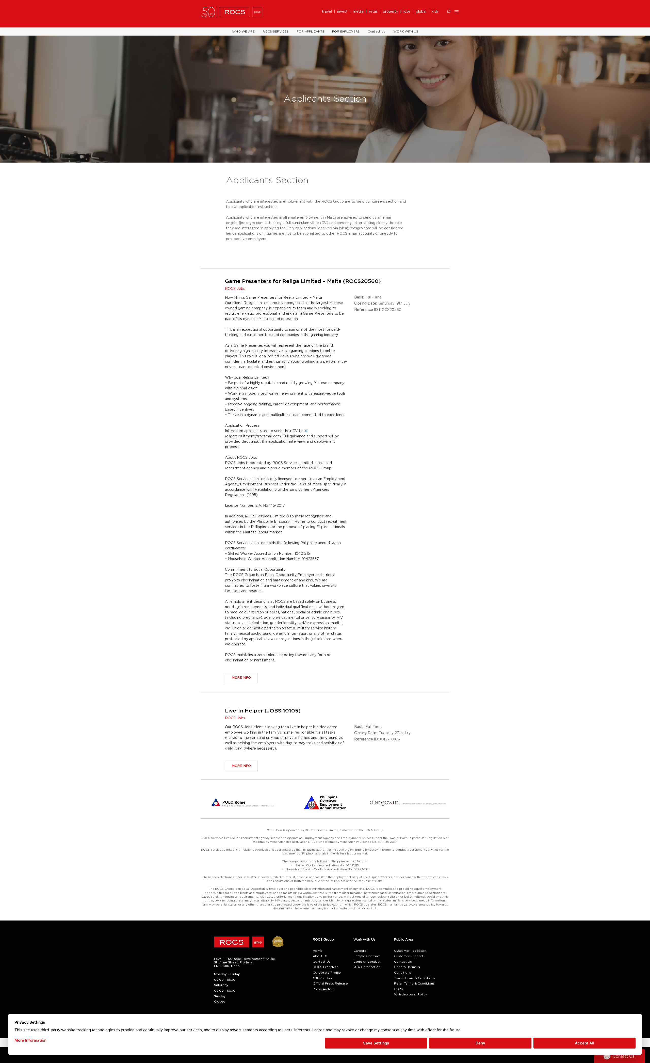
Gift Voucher (322, 978)
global (421, 11)
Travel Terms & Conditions (414, 978)
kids (435, 11)
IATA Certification (366, 967)
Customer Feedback (410, 950)
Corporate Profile (327, 972)
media (359, 11)
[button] (448, 11)
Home (317, 950)
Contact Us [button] (322, 961)
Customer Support (408, 956)
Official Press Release (330, 983)
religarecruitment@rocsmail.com (253, 436)
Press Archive (323, 989)
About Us (320, 956)
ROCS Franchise (325, 967)
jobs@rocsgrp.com (247, 223)
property (391, 11)
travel (328, 11)
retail (374, 11)
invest (343, 11)
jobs (407, 11)
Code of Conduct (367, 961)
